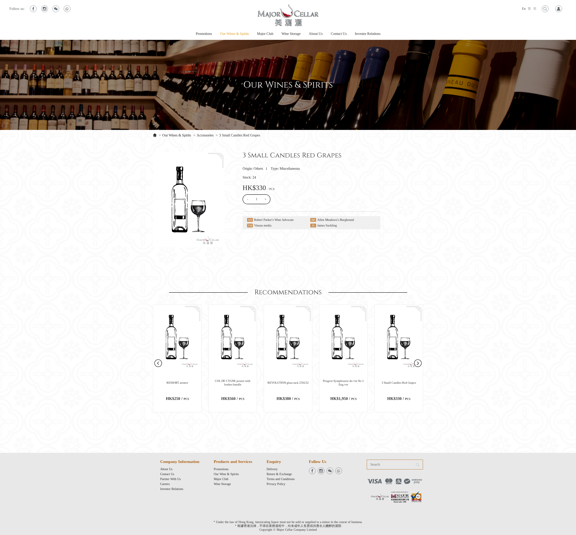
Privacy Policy (276, 484)
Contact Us (339, 34)
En (524, 8)
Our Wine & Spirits (226, 474)
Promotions (204, 34)
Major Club (265, 34)
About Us (316, 34)
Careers (165, 484)
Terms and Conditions (281, 479)
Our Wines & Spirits (234, 34)
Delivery (272, 469)
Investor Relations (367, 34)
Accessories (205, 135)
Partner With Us (170, 479)
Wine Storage (291, 34)
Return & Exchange (279, 474)
